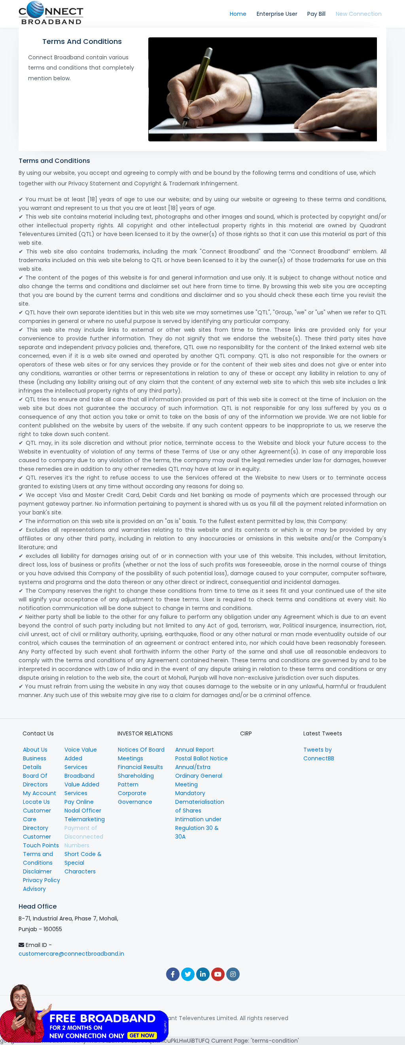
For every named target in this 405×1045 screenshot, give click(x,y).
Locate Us (36, 802)
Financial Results (140, 767)
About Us (35, 750)
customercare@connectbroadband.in (71, 954)
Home (238, 14)
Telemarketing (84, 819)
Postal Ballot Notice (201, 758)
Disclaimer (37, 871)
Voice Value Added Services (80, 758)
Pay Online (79, 802)
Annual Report (194, 750)
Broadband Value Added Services (81, 784)
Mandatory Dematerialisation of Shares (199, 801)
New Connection (359, 14)
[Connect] (51, 14)
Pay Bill (316, 14)
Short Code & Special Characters (83, 862)
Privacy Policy (41, 880)
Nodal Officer (82, 810)
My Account (39, 793)
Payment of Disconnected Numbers (83, 836)
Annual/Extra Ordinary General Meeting (198, 775)
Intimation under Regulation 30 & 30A (198, 828)
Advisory (34, 889)
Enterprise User (277, 14)
